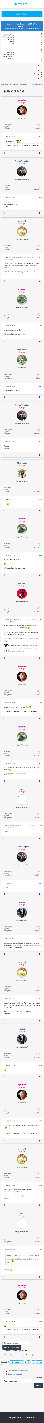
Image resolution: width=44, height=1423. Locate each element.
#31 (40, 763)
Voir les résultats (36, 85)
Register (25, 14)
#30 (40, 703)
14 (33, 1362)
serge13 (22, 221)
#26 (40, 442)
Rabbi (22, 789)
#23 (40, 257)
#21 (40, 136)
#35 (40, 999)
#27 (40, 499)
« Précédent (15, 1362)
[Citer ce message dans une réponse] (39, 153)
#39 (40, 1250)
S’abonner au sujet (15, 1374)
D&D (20, 1417)
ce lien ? (18, 559)
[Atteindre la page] (5, 1364)
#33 (40, 883)
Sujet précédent (11, 1351)
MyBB (35, 1417)
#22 (40, 197)
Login (18, 14)
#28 (40, 555)
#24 (40, 326)
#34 (40, 939)
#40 (40, 1321)
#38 (40, 1185)
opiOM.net (20, 4)
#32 (40, 826)
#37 (40, 1121)
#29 (40, 620)
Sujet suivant (22, 1351)
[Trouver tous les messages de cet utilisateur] (4, 153)
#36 (40, 1065)
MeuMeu (22, 583)
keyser (22, 902)
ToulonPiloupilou (22, 161)
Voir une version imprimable (18, 1371)
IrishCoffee (22, 350)
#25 (40, 386)
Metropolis (22, 463)
